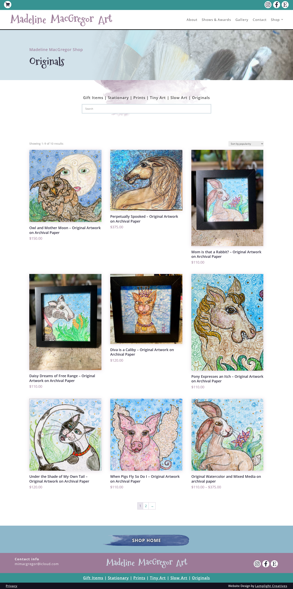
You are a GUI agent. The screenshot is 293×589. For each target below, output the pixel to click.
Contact (259, 19)
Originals (201, 97)
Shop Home (146, 540)
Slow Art (178, 97)
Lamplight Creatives (271, 586)
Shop (275, 19)
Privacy (11, 586)
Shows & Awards (216, 19)
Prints (139, 97)
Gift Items (93, 97)
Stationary (118, 97)
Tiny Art (158, 97)
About (192, 19)
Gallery (241, 19)
